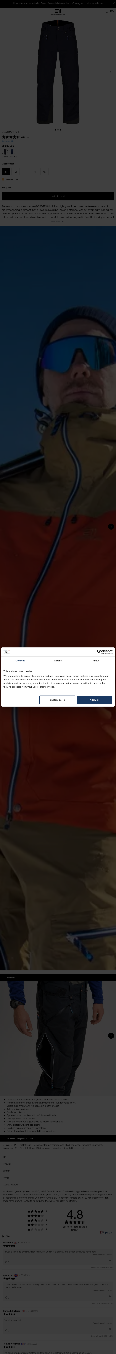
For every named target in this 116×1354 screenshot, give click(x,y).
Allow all (94, 700)
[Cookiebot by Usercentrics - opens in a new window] (99, 652)
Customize (55, 700)
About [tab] (96, 660)
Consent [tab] (20, 660)
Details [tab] (58, 660)
